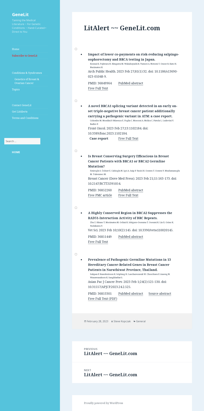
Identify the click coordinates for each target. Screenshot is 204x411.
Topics (16, 89)
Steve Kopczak (122, 321)
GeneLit (20, 14)
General (141, 321)
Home (15, 49)
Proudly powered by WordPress (103, 403)
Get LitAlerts (19, 111)
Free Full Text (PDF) (102, 299)
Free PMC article (100, 195)
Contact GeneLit (21, 105)
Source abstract (160, 293)
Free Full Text (98, 88)
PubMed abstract (130, 83)
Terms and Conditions (25, 118)
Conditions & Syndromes (27, 73)
